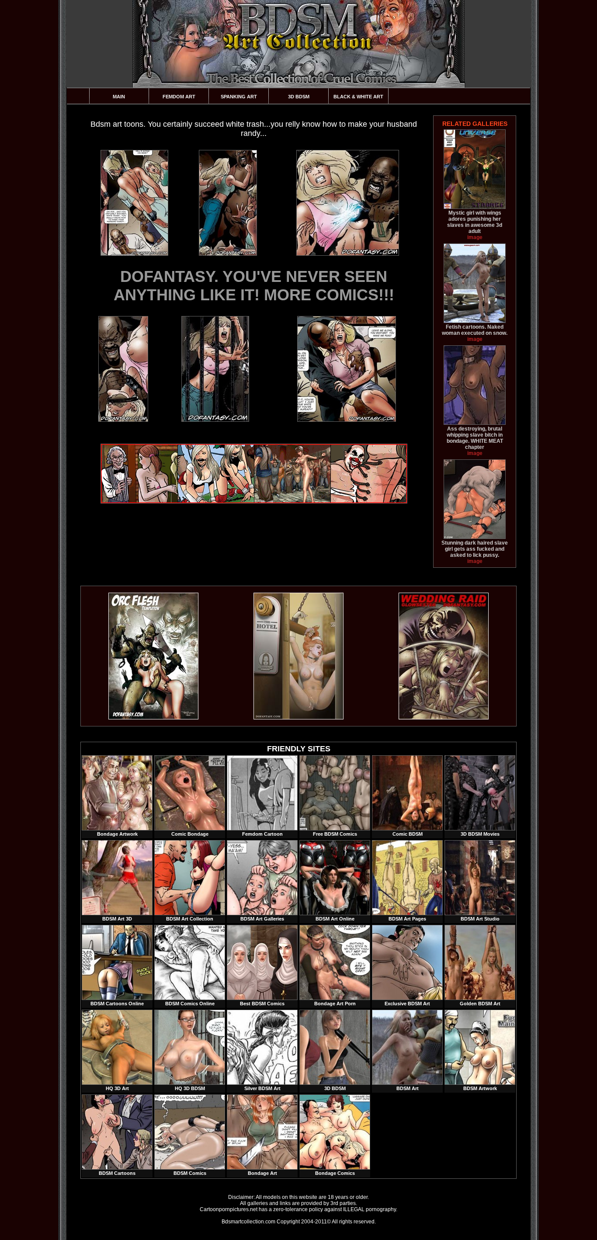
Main (119, 96)
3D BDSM (298, 96)
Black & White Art (358, 96)
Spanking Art (239, 96)
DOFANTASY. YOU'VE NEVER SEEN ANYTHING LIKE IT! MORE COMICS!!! (254, 285)
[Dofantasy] (153, 718)
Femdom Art (179, 96)
